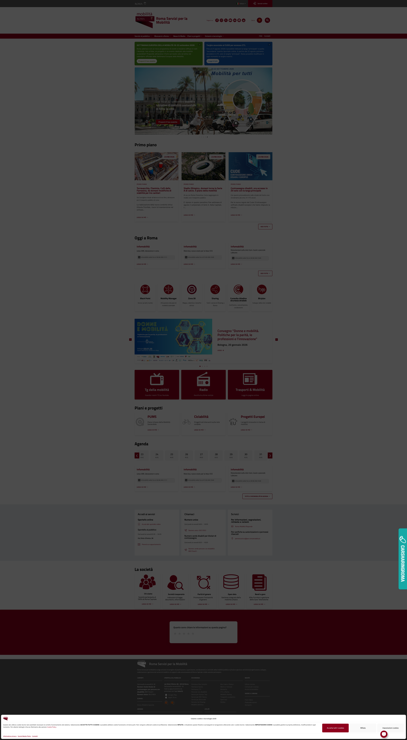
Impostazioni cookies (391, 728)
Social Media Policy (24, 736)
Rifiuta (363, 728)
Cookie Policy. (52, 727)
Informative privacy (10, 736)
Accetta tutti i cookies (335, 728)
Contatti (35, 736)
